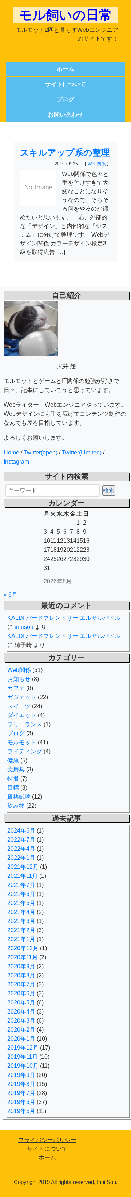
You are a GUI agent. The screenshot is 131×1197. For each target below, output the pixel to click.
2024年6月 (21, 831)
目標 (13, 787)
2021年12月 (23, 867)
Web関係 (97, 163)
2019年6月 (21, 1102)
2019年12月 (23, 1048)
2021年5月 (21, 903)
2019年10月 (23, 1066)
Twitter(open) (40, 452)
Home (11, 452)
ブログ (65, 99)
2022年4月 (21, 849)
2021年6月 (21, 894)
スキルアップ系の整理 (65, 152)
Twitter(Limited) (82, 452)
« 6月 (10, 595)
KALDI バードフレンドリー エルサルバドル (63, 618)
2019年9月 (21, 1075)
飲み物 (16, 806)
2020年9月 (21, 966)
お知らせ (19, 679)
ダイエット (21, 715)
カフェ (16, 688)
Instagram (16, 461)
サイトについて (65, 84)
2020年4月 (21, 1011)
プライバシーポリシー (47, 1140)
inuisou (24, 627)
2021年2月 (21, 930)
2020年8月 (21, 975)
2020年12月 (23, 948)
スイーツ (19, 706)
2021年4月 (21, 912)
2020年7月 (21, 984)
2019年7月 (21, 1093)
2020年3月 (21, 1021)
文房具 (16, 769)
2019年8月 (21, 1084)
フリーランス (24, 724)
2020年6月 (21, 993)
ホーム (65, 69)
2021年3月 (21, 921)
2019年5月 (21, 1111)
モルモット (21, 742)
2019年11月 (22, 1057)
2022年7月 (21, 840)
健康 (13, 760)
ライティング (24, 751)
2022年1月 (21, 858)
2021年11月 (22, 876)
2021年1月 (21, 939)
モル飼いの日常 (65, 15)
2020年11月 (22, 957)
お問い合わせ (65, 114)
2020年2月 (21, 1030)
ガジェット (21, 697)
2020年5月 (21, 1002)
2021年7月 (21, 885)
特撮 (13, 778)
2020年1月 (21, 1039)
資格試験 (19, 797)
